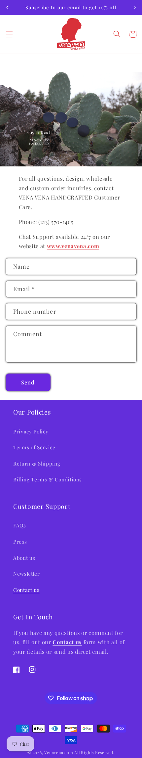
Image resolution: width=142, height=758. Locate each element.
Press (20, 541)
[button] (9, 34)
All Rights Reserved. (94, 752)
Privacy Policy (30, 431)
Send (28, 382)
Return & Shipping (36, 463)
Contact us (26, 589)
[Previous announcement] (7, 7)
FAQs (19, 525)
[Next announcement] (134, 7)
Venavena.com (58, 752)
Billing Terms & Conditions (47, 479)
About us (24, 557)
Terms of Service (34, 447)
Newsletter (26, 573)
